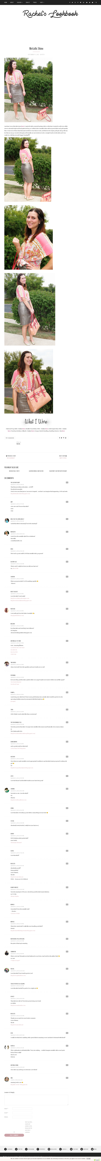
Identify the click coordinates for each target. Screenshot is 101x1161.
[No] (99, 1159)
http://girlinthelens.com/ (17, 615)
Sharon (13, 577)
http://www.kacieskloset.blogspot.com (21, 600)
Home (5, 2)
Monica (12, 905)
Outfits (42, 55)
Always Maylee (14, 887)
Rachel (18, 444)
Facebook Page (15, 684)
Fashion (19, 2)
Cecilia (12, 821)
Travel (35, 2)
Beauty (28, 2)
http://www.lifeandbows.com (18, 800)
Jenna (12, 808)
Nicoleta (13, 864)
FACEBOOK (14, 650)
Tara (12, 710)
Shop (41, 2)
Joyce (12, 776)
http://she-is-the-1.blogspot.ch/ (19, 1084)
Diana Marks (14, 742)
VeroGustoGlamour (16, 682)
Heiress (13, 1046)
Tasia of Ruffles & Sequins (18, 984)
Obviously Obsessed (16, 842)
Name (6, 1108)
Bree (12, 549)
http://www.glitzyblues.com (18, 975)
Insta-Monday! (11, 458)
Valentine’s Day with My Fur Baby (58, 471)
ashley (12, 996)
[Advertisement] (50, 33)
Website (6, 1117)
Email (6, 1113)
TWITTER (13, 654)
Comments (10, 438)
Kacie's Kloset (14, 592)
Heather (13, 757)
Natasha (13, 609)
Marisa (12, 922)
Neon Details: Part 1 (14, 471)
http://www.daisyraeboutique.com (20, 598)
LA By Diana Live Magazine (18, 748)
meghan (13, 624)
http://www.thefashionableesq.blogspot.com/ (23, 733)
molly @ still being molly (17, 519)
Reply (67, 482)
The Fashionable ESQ (16, 722)
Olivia (12, 851)
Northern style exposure (17, 939)
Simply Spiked (63, 458)
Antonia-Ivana (14, 1065)
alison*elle (14, 562)
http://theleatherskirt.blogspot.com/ (20, 493)
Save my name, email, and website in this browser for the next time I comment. (28, 1127)
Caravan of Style (15, 913)
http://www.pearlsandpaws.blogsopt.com (22, 768)
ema (12, 1078)
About (12, 2)
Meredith (13, 532)
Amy (12, 502)
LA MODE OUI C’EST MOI (17, 647)
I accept (88, 1158)
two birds (13, 662)
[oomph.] (13, 701)
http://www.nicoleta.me (17, 877)
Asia (12, 1033)
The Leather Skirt (15, 483)
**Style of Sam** (15, 960)
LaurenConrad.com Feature (36, 471)
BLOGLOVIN (14, 652)
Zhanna (13, 789)
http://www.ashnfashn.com (18, 1005)
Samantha (13, 952)
